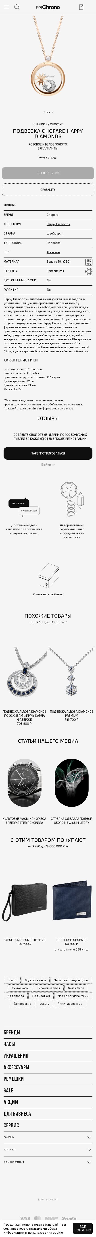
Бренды (12, 1032)
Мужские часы (35, 980)
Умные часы (20, 988)
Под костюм (41, 996)
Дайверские (22, 1004)
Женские (53, 252)
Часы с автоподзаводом (71, 980)
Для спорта (16, 996)
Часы (9, 1044)
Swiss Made (76, 988)
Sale (8, 1090)
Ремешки (14, 1078)
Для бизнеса (17, 1113)
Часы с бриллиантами (73, 996)
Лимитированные (70, 1004)
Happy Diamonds (58, 224)
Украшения (16, 1055)
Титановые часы (48, 988)
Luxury (44, 1004)
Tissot (12, 980)
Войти (46, 465)
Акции (11, 1102)
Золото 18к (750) (59, 261)
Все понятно (82, 1228)
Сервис (11, 1125)
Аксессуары (16, 1067)
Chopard (52, 215)
